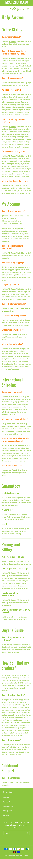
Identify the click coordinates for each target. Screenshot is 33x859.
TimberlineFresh (13, 855)
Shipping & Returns (9, 806)
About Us (6, 797)
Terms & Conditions (18, 334)
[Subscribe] (27, 833)
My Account (12, 41)
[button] (4, 9)
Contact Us (6, 802)
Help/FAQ (6, 815)
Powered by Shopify (23, 855)
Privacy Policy (17, 239)
